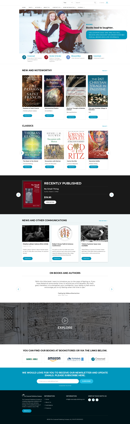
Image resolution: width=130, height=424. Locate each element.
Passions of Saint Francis (31, 108)
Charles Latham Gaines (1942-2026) (35, 244)
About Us (46, 7)
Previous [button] (21, 153)
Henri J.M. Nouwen (50, 163)
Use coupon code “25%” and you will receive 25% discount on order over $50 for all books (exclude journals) (87, 35)
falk (90, 112)
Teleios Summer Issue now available (91, 245)
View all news (103, 220)
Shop (30, 7)
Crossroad (31, 56)
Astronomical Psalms (51, 108)
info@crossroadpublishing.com (75, 399)
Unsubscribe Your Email (65, 385)
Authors (37, 7)
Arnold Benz (48, 111)
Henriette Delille (94, 161)
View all (104, 70)
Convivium (97, 56)
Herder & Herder (55, 56)
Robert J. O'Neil (53, 191)
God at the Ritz (72, 161)
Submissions (49, 405)
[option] (65, 31)
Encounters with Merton (53, 161)
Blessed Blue (76, 56)
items (102, 2)
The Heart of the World (30, 161)
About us (27, 411)
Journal (80, 7)
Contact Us (56, 7)
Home (24, 7)
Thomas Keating (28, 163)
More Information (69, 7)
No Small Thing (51, 189)
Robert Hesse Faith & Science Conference (62, 245)
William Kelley (93, 163)
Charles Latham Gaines (30, 111)
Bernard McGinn (72, 112)
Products (48, 408)
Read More (27, 115)
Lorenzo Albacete (72, 163)
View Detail (50, 202)
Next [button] (108, 153)
